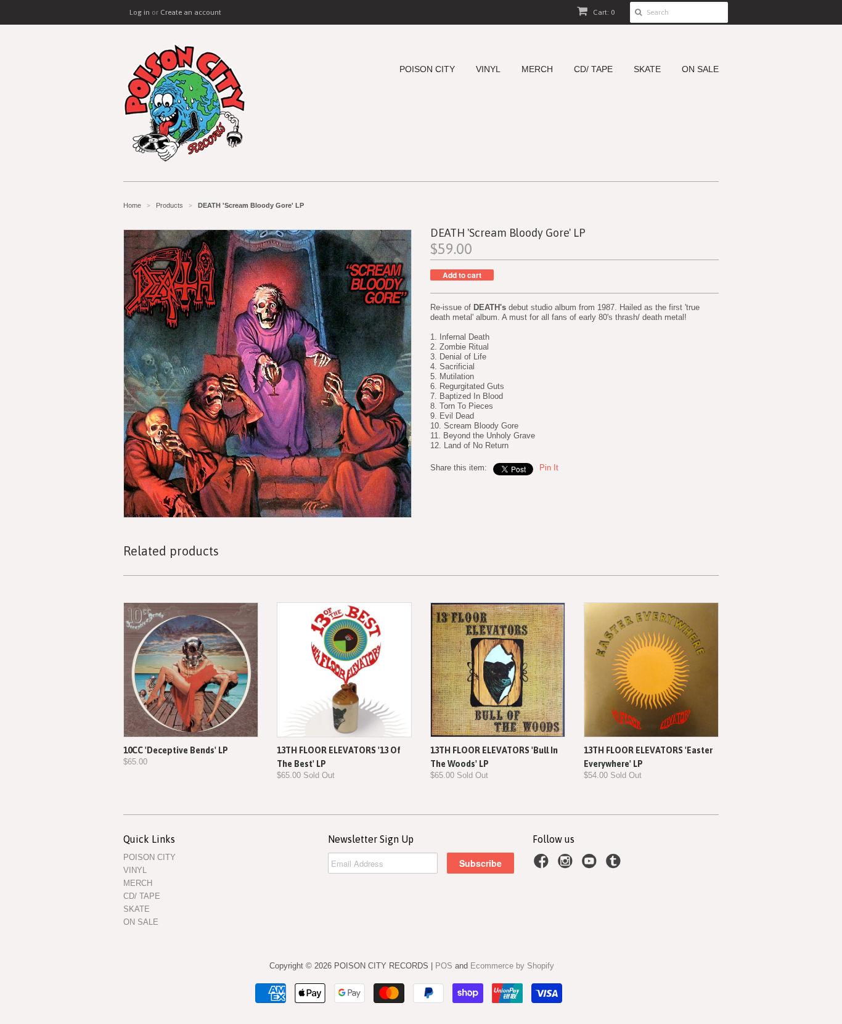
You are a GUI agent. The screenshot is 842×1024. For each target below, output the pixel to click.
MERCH (537, 69)
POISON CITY (427, 69)
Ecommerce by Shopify (512, 965)
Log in (139, 12)
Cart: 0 (603, 12)
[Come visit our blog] (615, 865)
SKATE (647, 69)
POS (443, 965)
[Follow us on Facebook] (543, 865)
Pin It (548, 467)
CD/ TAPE (593, 69)
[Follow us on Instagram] (567, 865)
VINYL (488, 69)
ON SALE (700, 69)
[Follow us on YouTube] (591, 865)
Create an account (190, 12)
